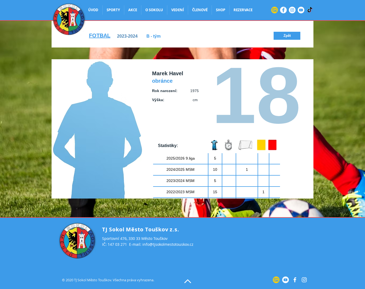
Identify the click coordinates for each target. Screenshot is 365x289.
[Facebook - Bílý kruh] (283, 10)
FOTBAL (99, 35)
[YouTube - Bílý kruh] (301, 10)
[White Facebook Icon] (295, 279)
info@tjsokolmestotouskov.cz (167, 244)
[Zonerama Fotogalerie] (274, 10)
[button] (287, 36)
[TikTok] (309, 10)
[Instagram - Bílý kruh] (292, 10)
